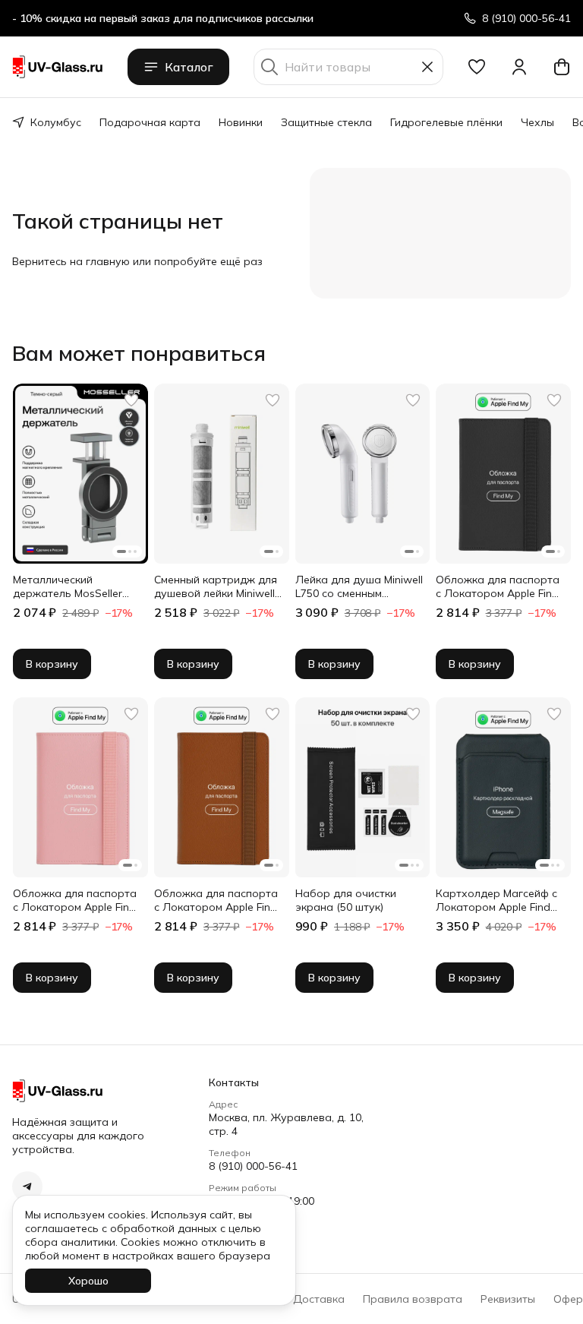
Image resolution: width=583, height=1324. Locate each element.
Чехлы (537, 122)
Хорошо (88, 1281)
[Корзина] (562, 67)
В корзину (52, 664)
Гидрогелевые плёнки (446, 122)
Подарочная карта (149, 122)
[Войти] (519, 67)
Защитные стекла (326, 122)
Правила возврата (412, 1299)
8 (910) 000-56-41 (253, 1166)
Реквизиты (508, 1299)
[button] (477, 67)
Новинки (241, 122)
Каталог (189, 66)
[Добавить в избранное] (131, 400)
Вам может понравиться (139, 353)
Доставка (319, 1299)
